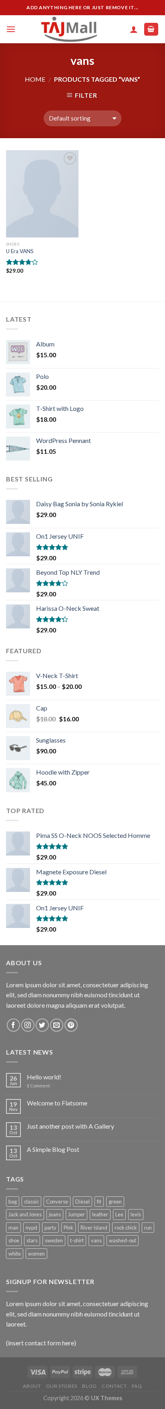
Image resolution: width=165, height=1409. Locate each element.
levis (136, 1214)
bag (12, 1201)
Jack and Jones (25, 1214)
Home (35, 79)
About (32, 1386)
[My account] (134, 29)
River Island (93, 1227)
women (36, 1253)
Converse (57, 1201)
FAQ (137, 1386)
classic (31, 1201)
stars (32, 1240)
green (115, 1201)
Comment (38, 1085)
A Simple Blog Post (53, 1149)
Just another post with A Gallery (70, 1126)
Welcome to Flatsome (57, 1103)
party (50, 1227)
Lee (119, 1214)
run (148, 1227)
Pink (68, 1227)
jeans (55, 1214)
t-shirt (77, 1240)
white (14, 1253)
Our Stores (61, 1386)
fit (99, 1201)
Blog (89, 1386)
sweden (54, 1240)
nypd (31, 1227)
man (13, 1227)
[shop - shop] (70, 29)
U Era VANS (20, 251)
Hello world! (44, 1077)
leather (100, 1214)
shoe (13, 1240)
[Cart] (151, 29)
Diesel (82, 1201)
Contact (114, 1386)
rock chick (126, 1227)
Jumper (76, 1214)
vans (96, 1240)
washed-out (122, 1240)
